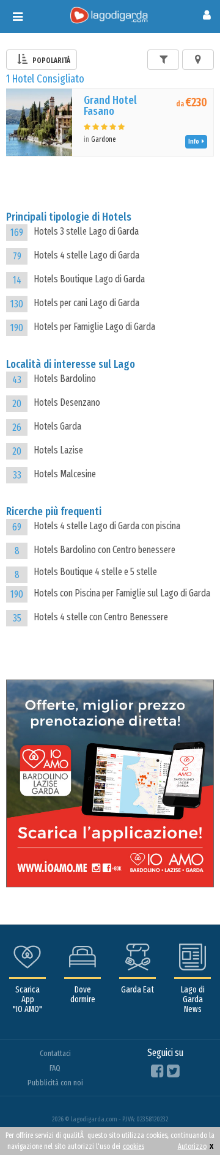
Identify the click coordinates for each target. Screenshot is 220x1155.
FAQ (55, 1067)
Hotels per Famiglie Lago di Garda (94, 326)
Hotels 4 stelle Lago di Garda (86, 255)
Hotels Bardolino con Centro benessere (104, 550)
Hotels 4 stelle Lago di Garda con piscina (107, 526)
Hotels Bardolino (65, 378)
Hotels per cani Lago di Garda (86, 303)
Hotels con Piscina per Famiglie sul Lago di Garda (122, 593)
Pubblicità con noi (55, 1082)
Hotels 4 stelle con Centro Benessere (101, 617)
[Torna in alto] (186, 1121)
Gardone (103, 139)
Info (195, 141)
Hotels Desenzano (67, 402)
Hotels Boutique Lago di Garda (89, 279)
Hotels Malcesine (65, 474)
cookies (133, 1146)
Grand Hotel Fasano (110, 106)
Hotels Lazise (58, 450)
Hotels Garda (57, 426)
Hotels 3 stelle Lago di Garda (86, 231)
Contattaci (55, 1053)
